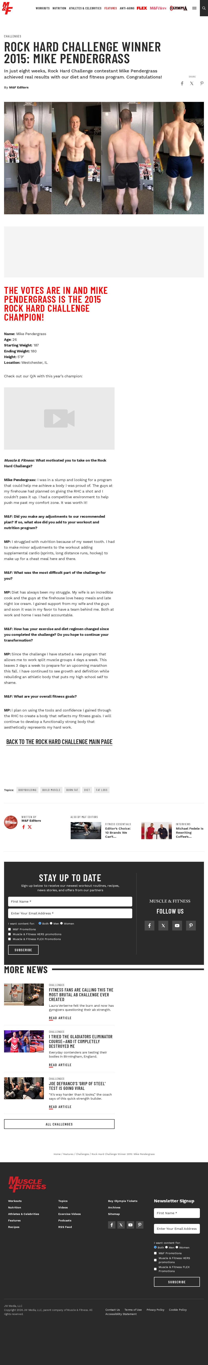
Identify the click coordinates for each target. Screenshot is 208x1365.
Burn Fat (72, 790)
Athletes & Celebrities (85, 8)
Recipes (13, 1227)
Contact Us (112, 1309)
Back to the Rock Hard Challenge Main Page (59, 741)
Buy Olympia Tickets (122, 1201)
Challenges (12, 36)
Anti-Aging (127, 8)
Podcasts (64, 1220)
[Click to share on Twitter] (192, 83)
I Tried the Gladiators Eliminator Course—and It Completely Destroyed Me (81, 1041)
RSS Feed (65, 1227)
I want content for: (21, 923)
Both (45, 923)
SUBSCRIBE (23, 950)
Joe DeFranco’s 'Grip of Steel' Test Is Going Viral (77, 1086)
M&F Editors (19, 87)
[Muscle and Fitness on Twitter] (163, 925)
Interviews (183, 824)
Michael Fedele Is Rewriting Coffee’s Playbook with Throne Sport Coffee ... (190, 839)
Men (56, 923)
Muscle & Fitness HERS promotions (37, 934)
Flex (142, 8)
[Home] (7, 12)
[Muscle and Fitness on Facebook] (149, 925)
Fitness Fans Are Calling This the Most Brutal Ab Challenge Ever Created (81, 994)
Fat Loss (101, 790)
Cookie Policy (178, 1309)
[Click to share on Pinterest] (202, 83)
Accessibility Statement (120, 1314)
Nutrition (59, 8)
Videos (63, 1207)
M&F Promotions (24, 929)
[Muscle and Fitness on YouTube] (177, 925)
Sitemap (114, 1214)
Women (69, 923)
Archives (114, 1207)
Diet (87, 790)
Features (110, 8)
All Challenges (59, 1124)
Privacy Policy (156, 1309)
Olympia (178, 8)
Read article (60, 1018)
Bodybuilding (27, 790)
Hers (158, 8)
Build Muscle (51, 790)
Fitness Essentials (118, 824)
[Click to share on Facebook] (182, 83)
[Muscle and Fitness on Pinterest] (191, 925)
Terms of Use (133, 1309)
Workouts (43, 8)
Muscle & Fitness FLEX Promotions (37, 939)
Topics (62, 1201)
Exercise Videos (69, 1214)
